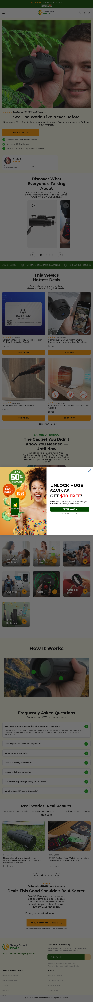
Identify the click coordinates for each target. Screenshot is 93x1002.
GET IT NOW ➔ (70, 509)
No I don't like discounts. (70, 514)
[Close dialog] (89, 470)
